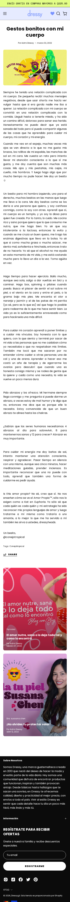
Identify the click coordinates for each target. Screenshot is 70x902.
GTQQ (6, 889)
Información (10, 818)
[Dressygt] (35, 13)
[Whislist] (52, 13)
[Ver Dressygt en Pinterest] (35, 879)
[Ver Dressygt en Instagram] (5, 879)
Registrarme (34, 866)
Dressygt (15, 895)
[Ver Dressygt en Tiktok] (13, 879)
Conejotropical (16, 546)
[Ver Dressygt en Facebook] (20, 879)
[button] (58, 13)
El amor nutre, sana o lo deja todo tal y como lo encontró (34, 636)
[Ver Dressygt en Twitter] (28, 879)
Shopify (58, 895)
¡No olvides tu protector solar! (29, 724)
